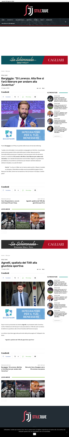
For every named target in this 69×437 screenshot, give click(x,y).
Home (2, 71)
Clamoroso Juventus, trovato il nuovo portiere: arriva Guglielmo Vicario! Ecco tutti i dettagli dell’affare (60, 130)
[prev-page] (2, 232)
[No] (67, 432)
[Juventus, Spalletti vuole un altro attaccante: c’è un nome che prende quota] (37, 220)
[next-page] (5, 232)
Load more (57, 136)
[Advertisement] (34, 40)
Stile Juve (8, 71)
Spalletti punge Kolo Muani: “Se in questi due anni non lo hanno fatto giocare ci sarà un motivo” (8, 226)
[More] (35, 97)
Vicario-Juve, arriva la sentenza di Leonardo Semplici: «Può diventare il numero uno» (60, 122)
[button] (65, 21)
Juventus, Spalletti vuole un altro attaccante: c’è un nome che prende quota (37, 226)
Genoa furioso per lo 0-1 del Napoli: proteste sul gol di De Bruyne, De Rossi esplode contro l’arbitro (23, 226)
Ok (34, 434)
